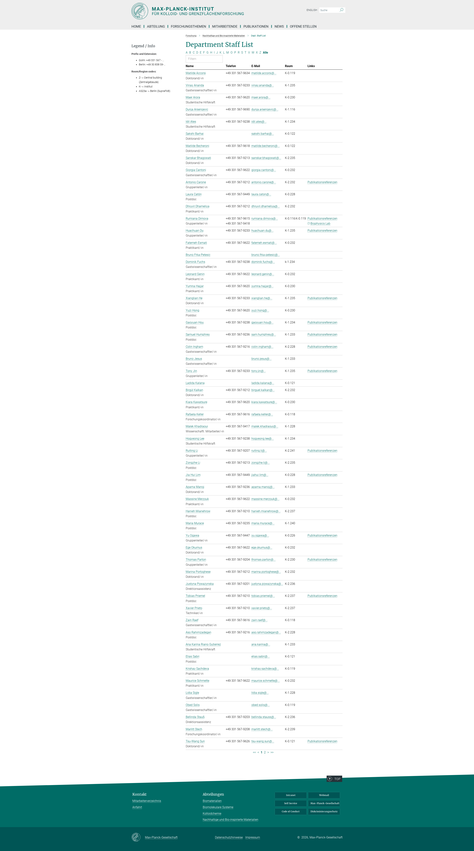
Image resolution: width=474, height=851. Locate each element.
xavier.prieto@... (261, 608)
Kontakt (139, 794)
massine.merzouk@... (265, 499)
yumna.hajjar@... (262, 286)
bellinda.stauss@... (263, 717)
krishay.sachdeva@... (265, 668)
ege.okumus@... (261, 547)
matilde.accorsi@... (263, 73)
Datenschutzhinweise (229, 837)
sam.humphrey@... (263, 334)
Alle (265, 52)
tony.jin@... (258, 371)
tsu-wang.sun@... (262, 741)
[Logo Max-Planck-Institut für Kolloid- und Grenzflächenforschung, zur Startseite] (200, 11)
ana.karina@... (260, 644)
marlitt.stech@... (262, 729)
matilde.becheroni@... (265, 146)
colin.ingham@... (262, 346)
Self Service (290, 803)
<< (254, 752)
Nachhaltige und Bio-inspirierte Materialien (230, 819)
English (312, 10)
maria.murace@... (263, 523)
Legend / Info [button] (143, 46)
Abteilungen (213, 794)
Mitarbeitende (224, 26)
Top (337, 779)
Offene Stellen (303, 26)
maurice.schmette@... (265, 680)
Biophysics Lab (320, 223)
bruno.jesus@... (261, 358)
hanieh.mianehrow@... (266, 511)
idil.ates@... (259, 121)
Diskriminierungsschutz (324, 811)
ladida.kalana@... (262, 383)
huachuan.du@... (262, 230)
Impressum (252, 837)
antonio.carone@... (263, 182)
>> (272, 752)
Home (136, 26)
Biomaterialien (212, 801)
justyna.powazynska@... (267, 584)
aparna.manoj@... (263, 487)
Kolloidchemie (212, 813)
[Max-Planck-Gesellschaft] (138, 837)
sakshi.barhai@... (262, 133)
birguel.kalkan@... (263, 390)
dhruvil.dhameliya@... (265, 206)
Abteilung (156, 26)
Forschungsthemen (188, 26)
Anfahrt (137, 807)
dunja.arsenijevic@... (264, 109)
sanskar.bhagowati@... (266, 158)
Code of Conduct (291, 811)
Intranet (291, 795)
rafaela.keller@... (262, 414)
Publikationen (255, 26)
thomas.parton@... (263, 559)
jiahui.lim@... (259, 475)
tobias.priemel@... (263, 596)
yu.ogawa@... (260, 535)
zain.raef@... (259, 620)
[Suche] (341, 10)
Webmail (324, 795)
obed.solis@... (260, 705)
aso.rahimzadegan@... (266, 632)
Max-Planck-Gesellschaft (325, 803)
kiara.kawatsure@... (264, 402)
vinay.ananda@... (262, 85)
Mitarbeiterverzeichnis (146, 801)
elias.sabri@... (260, 656)
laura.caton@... (261, 194)
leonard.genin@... (262, 274)
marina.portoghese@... (266, 572)
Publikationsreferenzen (322, 182)
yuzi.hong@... (260, 310)
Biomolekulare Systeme (218, 807)
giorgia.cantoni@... (263, 170)
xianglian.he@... (261, 298)
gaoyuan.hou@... (262, 322)
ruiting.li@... (259, 450)
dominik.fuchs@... (263, 262)
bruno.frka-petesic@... (265, 255)
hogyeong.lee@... (262, 438)
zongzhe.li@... (260, 462)
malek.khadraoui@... (264, 426)
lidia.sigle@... (260, 692)
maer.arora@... (261, 97)
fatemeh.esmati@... (264, 243)
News (279, 26)
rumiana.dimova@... (264, 218)
